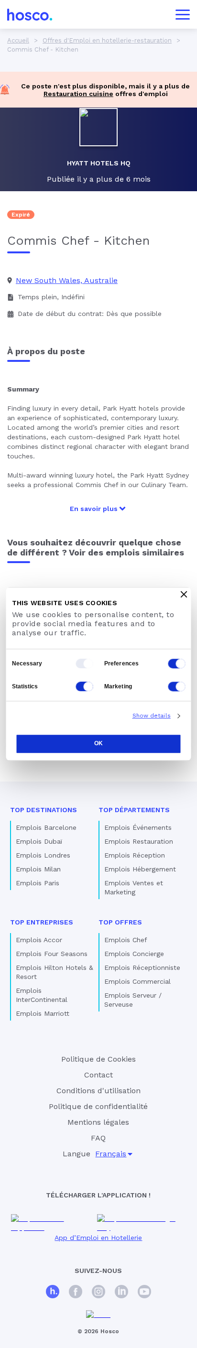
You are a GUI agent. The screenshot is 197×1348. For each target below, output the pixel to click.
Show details (151, 715)
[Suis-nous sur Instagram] (98, 1293)
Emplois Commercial (137, 981)
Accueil (18, 40)
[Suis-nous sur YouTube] (144, 1293)
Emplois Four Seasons (52, 953)
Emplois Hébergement (140, 869)
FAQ (98, 1137)
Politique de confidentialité (98, 1106)
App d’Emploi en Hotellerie (98, 1237)
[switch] (177, 663)
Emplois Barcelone (46, 827)
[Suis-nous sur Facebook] (75, 1293)
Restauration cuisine (78, 94)
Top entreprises (41, 922)
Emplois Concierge (134, 953)
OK (98, 743)
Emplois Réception (134, 855)
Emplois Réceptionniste (142, 967)
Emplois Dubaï (39, 841)
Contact (98, 1074)
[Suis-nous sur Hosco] (52, 1293)
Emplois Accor (39, 940)
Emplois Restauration (138, 841)
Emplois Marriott (42, 1013)
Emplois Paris (37, 883)
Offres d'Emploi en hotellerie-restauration (107, 40)
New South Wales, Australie (67, 280)
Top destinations (43, 810)
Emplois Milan (38, 869)
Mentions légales (98, 1122)
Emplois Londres (43, 855)
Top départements (134, 810)
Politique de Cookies (98, 1059)
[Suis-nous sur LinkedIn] (121, 1293)
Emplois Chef (125, 940)
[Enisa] (98, 1314)
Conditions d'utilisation (98, 1090)
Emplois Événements (138, 827)
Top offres (120, 922)
